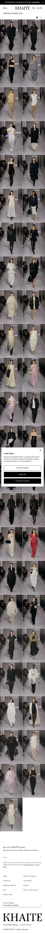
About (5, 876)
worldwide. (36, 2)
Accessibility (27, 881)
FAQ (4, 890)
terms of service (28, 865)
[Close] (40, 450)
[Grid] (37, 17)
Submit (39, 857)
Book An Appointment (30, 890)
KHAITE (11, 929)
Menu (5, 8)
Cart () (39, 8)
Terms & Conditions (29, 876)
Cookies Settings (22, 468)
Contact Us (6, 881)
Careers (25, 885)
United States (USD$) (10, 904)
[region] (22, 467)
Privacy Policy (7, 894)
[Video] (41, 17)
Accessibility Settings (10, 925)
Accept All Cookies (22, 481)
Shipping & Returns (9, 885)
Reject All (22, 474)
